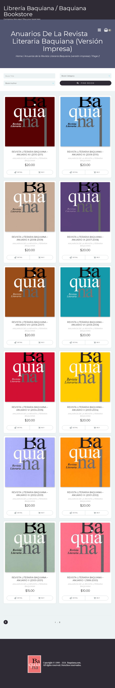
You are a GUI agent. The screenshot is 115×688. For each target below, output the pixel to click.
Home (19, 56)
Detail (19, 172)
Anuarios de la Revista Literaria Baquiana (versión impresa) (57, 56)
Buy (42, 172)
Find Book (86, 83)
